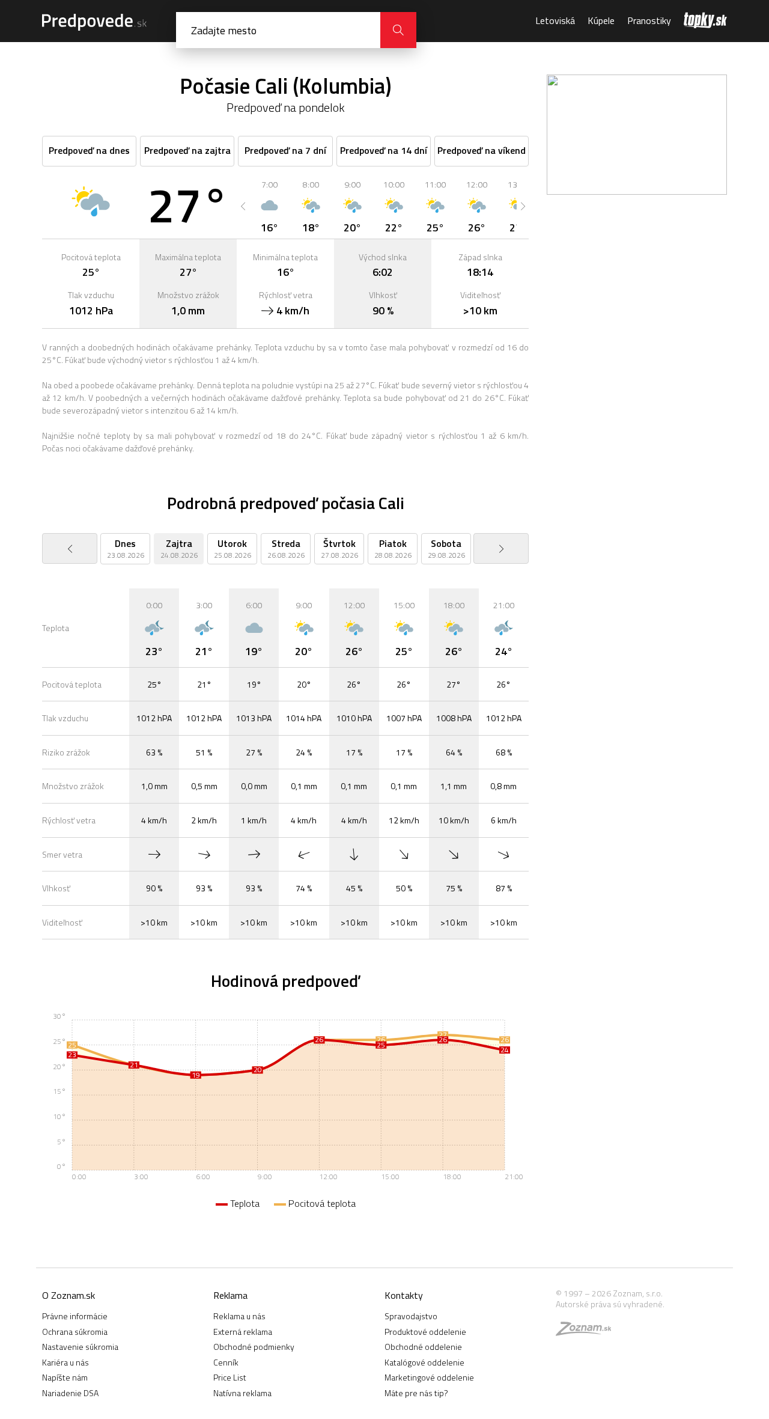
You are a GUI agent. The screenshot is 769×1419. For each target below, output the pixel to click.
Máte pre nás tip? (416, 1393)
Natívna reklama (242, 1393)
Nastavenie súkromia (80, 1346)
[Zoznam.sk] (587, 1331)
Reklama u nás (239, 1316)
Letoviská (555, 20)
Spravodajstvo (410, 1316)
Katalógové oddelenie (424, 1362)
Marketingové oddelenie (429, 1377)
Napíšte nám (65, 1377)
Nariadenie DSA (70, 1393)
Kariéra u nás (65, 1362)
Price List (229, 1377)
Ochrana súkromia (75, 1331)
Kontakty (403, 1295)
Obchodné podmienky (253, 1346)
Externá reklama (242, 1331)
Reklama (230, 1295)
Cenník (226, 1362)
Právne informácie (75, 1316)
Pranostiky (649, 20)
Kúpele (601, 20)
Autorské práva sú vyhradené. (610, 1304)
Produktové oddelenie (425, 1331)
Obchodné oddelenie (423, 1346)
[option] (269, 206)
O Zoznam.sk (68, 1295)
